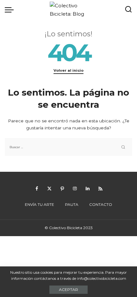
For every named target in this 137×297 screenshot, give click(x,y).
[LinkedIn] (87, 188)
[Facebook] (36, 188)
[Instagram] (75, 188)
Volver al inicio (68, 70)
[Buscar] (128, 9)
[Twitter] (49, 188)
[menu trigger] (11, 9)
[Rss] (100, 188)
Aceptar (68, 289)
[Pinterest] (62, 188)
